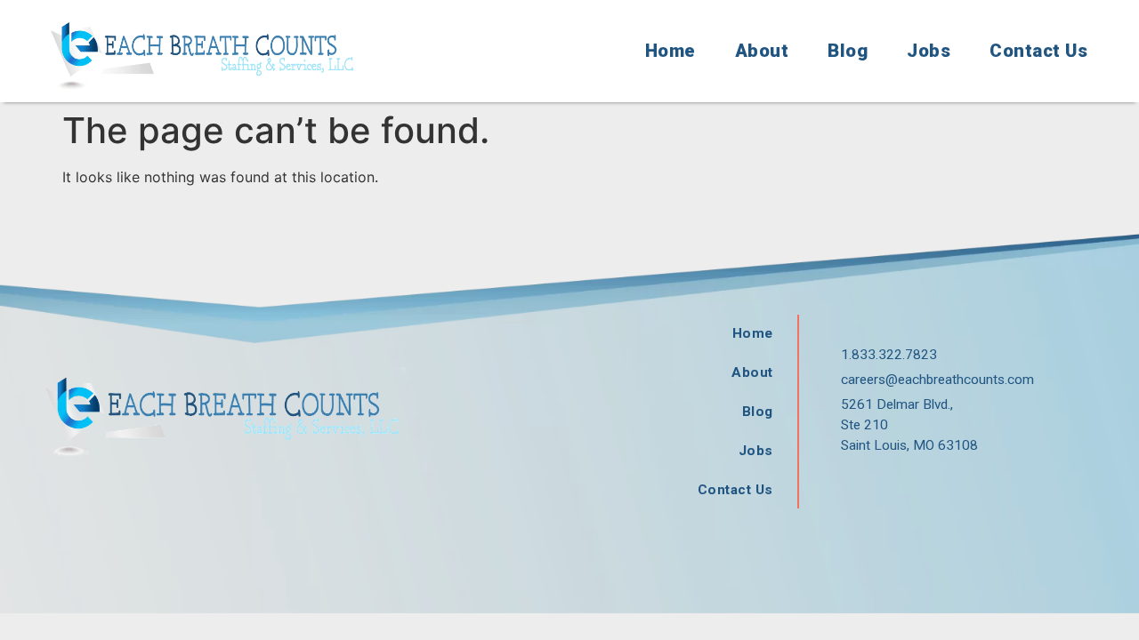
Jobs (928, 50)
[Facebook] (847, 486)
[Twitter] (887, 486)
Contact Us (1038, 50)
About (762, 50)
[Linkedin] (927, 486)
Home (670, 50)
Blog (848, 50)
